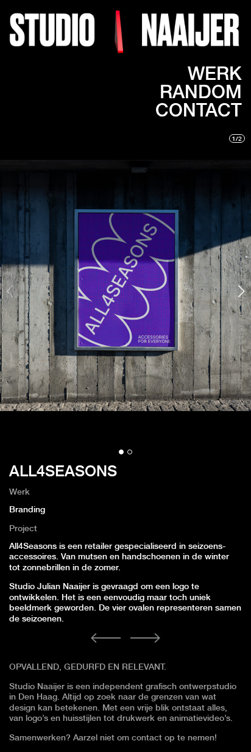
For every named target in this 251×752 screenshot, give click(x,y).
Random (201, 91)
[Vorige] (106, 638)
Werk (215, 73)
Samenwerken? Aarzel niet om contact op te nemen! (114, 737)
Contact (198, 110)
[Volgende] (145, 638)
